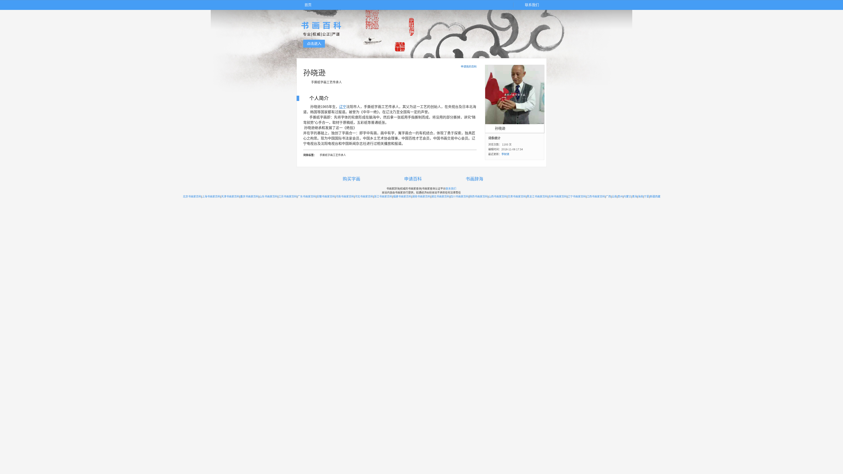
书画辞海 (474, 179)
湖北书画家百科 (440, 196)
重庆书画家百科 (249, 196)
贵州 (620, 196)
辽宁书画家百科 (576, 196)
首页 (308, 5)
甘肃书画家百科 (517, 196)
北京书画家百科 (192, 196)
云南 (614, 196)
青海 (634, 196)
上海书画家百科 (211, 196)
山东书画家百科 (268, 196)
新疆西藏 (655, 196)
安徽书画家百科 (326, 196)
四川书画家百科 (459, 196)
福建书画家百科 (402, 196)
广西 (608, 196)
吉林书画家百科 (557, 196)
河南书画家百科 (345, 196)
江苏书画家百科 (287, 196)
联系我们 (532, 5)
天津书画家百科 (230, 196)
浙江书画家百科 (383, 196)
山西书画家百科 (497, 196)
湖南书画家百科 (421, 196)
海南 (640, 196)
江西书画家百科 (596, 196)
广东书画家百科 (306, 196)
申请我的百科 (469, 66)
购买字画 (351, 179)
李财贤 (505, 154)
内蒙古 (627, 196)
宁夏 (646, 196)
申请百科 (413, 179)
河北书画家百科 (364, 196)
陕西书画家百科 (478, 196)
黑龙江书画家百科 (537, 196)
